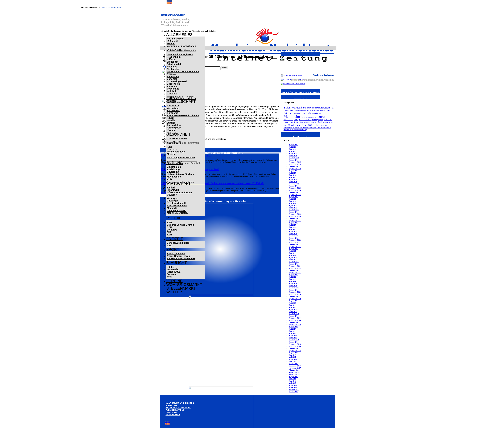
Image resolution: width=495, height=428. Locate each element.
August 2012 (293, 376)
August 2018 (293, 352)
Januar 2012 (293, 391)
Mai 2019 (292, 333)
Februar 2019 (294, 339)
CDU (169, 227)
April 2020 (293, 309)
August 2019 (293, 326)
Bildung (174, 163)
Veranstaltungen (176, 151)
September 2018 (295, 350)
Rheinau (171, 74)
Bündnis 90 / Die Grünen (180, 225)
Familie (171, 120)
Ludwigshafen (181, 98)
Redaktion (171, 405)
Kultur (173, 142)
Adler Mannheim (176, 253)
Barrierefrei (173, 105)
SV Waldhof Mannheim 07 (181, 258)
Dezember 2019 (295, 318)
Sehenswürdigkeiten (178, 243)
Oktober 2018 (294, 348)
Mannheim (176, 50)
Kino (169, 147)
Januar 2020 (293, 315)
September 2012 (295, 374)
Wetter (174, 292)
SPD (169, 234)
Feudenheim (174, 57)
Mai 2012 (292, 383)
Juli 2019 (292, 329)
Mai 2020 (292, 307)
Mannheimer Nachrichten (180, 403)
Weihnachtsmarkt (176, 210)
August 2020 (293, 300)
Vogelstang (173, 88)
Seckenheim (173, 84)
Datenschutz (173, 415)
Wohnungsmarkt (184, 284)
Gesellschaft (181, 101)
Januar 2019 (293, 342)
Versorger (172, 198)
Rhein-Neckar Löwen (178, 256)
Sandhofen (173, 76)
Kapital (171, 187)
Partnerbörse (174, 125)
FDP (169, 232)
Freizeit (174, 239)
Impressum (171, 412)
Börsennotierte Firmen (179, 192)
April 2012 (293, 385)
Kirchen (171, 130)
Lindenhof (172, 61)
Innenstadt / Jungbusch (180, 54)
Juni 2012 (292, 380)
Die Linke (172, 229)
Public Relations (175, 410)
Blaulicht (176, 263)
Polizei (170, 267)
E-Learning (173, 172)
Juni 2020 (292, 305)
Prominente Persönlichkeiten (183, 115)
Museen (171, 154)
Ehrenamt (172, 113)
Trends (171, 43)
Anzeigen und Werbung (178, 408)
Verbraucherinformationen (181, 46)
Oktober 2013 (294, 370)
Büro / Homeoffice (177, 205)
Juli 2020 (292, 302)
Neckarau (172, 66)
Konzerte (172, 149)
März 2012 (293, 387)
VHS (169, 179)
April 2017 (293, 359)
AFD (169, 222)
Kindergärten (174, 127)
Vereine (174, 281)
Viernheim (172, 86)
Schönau (172, 79)
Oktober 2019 (294, 322)
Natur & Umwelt (175, 38)
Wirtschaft (178, 183)
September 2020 (295, 298)
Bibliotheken (174, 167)
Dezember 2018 (295, 344)
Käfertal (171, 59)
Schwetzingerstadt (177, 81)
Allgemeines (179, 35)
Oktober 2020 (294, 296)
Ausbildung (173, 169)
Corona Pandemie (177, 138)
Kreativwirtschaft (176, 203)
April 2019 (293, 335)
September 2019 (295, 324)
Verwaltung (173, 108)
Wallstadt (172, 93)
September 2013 (295, 372)
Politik (173, 218)
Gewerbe (172, 194)
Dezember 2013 (295, 365)
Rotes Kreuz (173, 271)
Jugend (171, 123)
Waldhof (171, 91)
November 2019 (295, 320)
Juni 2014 (292, 361)
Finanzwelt (173, 190)
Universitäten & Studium (180, 174)
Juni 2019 (292, 331)
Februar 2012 (294, 389)
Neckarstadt (173, 69)
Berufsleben (173, 110)
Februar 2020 (294, 313)
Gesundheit (178, 134)
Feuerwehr (173, 269)
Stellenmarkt (181, 288)
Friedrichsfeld (174, 64)
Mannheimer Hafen (177, 213)
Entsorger (172, 200)
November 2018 (295, 346)
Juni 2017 (292, 355)
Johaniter (172, 274)
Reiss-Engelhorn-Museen (181, 157)
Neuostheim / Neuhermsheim (183, 71)
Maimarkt (172, 208)
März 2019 (293, 337)
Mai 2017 (292, 357)
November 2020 (295, 294)
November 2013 (295, 367)
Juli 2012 (292, 378)
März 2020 (293, 311)
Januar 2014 (293, 363)
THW (169, 276)
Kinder (170, 118)
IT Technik (172, 41)
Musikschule (174, 176)
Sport (172, 249)
